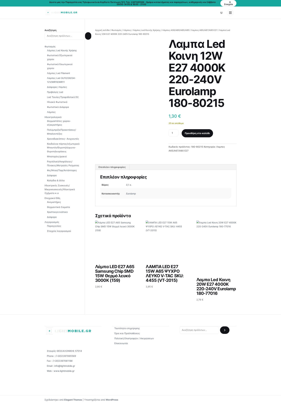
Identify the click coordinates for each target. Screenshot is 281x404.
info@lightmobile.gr (64, 365)
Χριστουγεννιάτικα (57, 212)
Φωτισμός (116, 30)
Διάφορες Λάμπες (57, 87)
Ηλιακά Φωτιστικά (57, 102)
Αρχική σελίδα (102, 30)
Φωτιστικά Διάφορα (58, 107)
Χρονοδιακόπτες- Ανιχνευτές (63, 138)
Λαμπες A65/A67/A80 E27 (204, 30)
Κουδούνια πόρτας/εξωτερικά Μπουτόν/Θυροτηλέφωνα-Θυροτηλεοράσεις (63, 147)
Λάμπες (127, 30)
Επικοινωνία (121, 343)
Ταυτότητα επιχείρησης (127, 328)
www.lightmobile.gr (64, 371)
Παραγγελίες (54, 226)
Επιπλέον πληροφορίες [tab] (112, 167)
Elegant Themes (73, 399)
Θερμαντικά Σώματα (58, 207)
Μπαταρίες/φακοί (57, 156)
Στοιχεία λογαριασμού (59, 231)
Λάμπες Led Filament (58, 73)
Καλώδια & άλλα (56, 180)
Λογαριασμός (52, 222)
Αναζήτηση (50, 30)
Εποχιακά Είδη (52, 198)
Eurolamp (131, 193)
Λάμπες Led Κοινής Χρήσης (147, 30)
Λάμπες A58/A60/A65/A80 (175, 30)
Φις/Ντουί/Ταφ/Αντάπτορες (62, 170)
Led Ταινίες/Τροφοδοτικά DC (63, 97)
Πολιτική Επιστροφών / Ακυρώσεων (134, 338)
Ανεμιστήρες (54, 202)
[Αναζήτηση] (88, 36)
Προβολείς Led (55, 92)
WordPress (112, 399)
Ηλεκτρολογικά (53, 117)
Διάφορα (52, 175)
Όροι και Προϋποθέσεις (127, 333)
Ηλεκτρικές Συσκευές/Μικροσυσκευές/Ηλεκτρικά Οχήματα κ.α (60, 189)
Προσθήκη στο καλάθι (197, 133)
